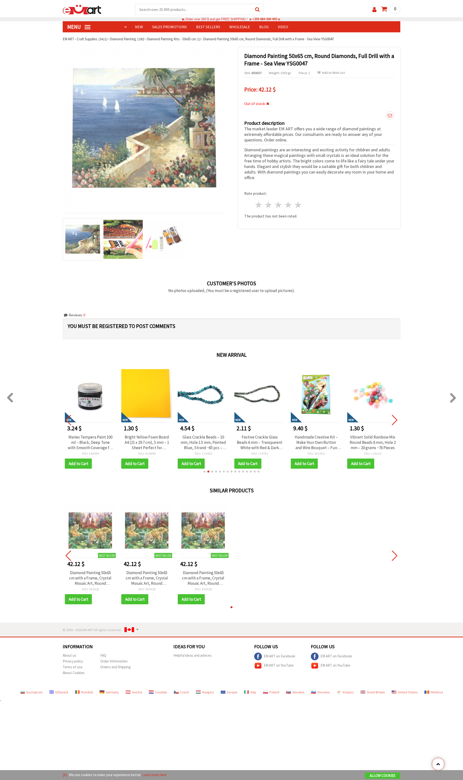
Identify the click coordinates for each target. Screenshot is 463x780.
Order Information (114, 661)
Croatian (161, 692)
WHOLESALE (239, 26)
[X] (65, 775)
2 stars (269, 205)
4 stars (288, 205)
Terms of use (72, 667)
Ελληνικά (61, 692)
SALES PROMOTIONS (169, 26)
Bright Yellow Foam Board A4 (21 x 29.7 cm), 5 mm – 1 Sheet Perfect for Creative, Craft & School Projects (90, 442)
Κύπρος (348, 692)
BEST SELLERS (208, 26)
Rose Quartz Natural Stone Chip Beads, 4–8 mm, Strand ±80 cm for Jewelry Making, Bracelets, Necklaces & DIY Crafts (373, 442)
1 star (259, 205)
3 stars (279, 205)
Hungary (208, 692)
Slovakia (298, 692)
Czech (184, 692)
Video (283, 26)
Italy (253, 692)
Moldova (437, 692)
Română (87, 692)
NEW (139, 26)
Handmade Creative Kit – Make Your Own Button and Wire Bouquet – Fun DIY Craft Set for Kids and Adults (260, 442)
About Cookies (74, 672)
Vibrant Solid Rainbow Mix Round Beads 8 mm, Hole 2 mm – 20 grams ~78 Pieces (316, 442)
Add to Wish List (333, 73)
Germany (112, 692)
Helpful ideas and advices (192, 655)
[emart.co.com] (82, 9)
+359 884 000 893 (264, 19)
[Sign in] (374, 9)
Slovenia (323, 692)
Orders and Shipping (115, 667)
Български (34, 692)
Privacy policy (73, 661)
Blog (264, 26)
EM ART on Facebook (279, 656)
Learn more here (154, 775)
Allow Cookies (382, 775)
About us (69, 655)
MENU (74, 26)
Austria (137, 692)
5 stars (298, 205)
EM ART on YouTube (279, 665)
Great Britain (376, 692)
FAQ (103, 655)
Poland (274, 692)
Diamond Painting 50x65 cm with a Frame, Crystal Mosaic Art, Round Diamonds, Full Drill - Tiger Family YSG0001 (90, 578)
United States (408, 692)
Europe (232, 692)
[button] (204, 472)
